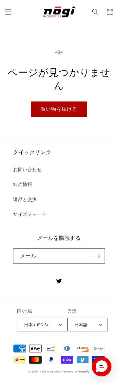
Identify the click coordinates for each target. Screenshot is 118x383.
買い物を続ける (59, 109)
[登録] (97, 256)
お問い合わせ (27, 169)
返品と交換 (25, 199)
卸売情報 (22, 184)
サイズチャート (30, 214)
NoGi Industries (50, 371)
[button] (8, 12)
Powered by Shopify (75, 371)
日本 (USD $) (36, 324)
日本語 (81, 324)
